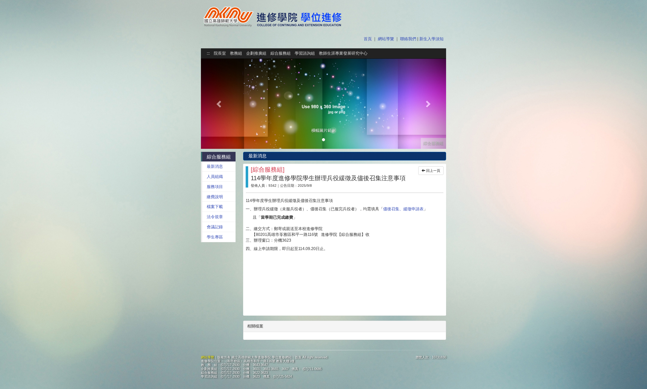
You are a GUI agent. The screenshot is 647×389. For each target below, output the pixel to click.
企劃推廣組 (256, 53)
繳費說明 (215, 197)
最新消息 (215, 166)
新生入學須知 (431, 39)
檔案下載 (215, 206)
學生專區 (215, 237)
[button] (219, 104)
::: (208, 53)
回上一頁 (432, 171)
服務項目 (215, 187)
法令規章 (215, 217)
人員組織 (215, 176)
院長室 (220, 53)
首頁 (368, 39)
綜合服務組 (280, 53)
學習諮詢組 (305, 53)
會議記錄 (215, 227)
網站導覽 (386, 39)
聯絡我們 (408, 39)
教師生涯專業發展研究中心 (343, 53)
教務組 (236, 53)
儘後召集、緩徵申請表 (403, 209)
